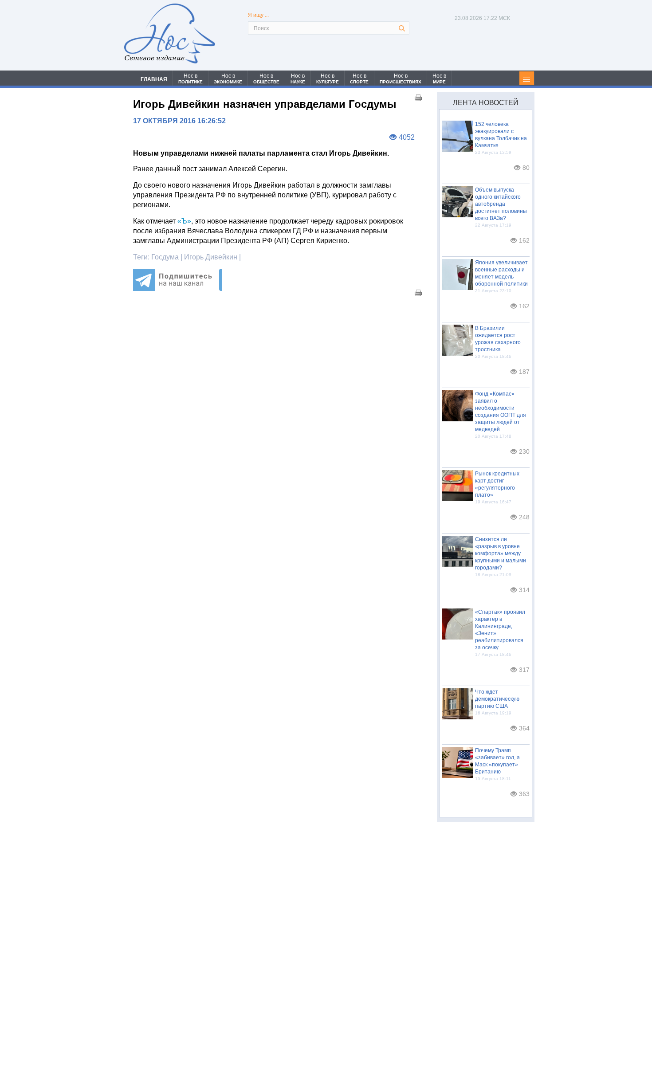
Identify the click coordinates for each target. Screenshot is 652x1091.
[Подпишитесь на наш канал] (177, 288)
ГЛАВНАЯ (154, 79)
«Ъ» (183, 221)
